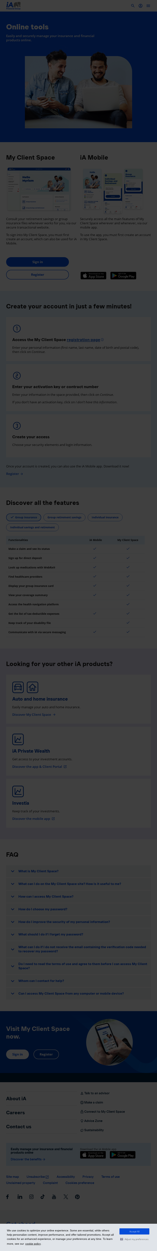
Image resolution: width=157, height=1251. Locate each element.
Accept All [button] (134, 1231)
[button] (134, 1239)
